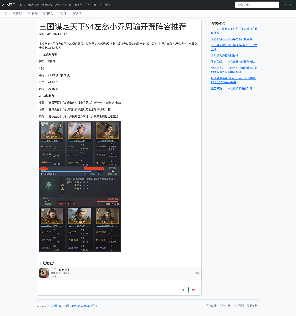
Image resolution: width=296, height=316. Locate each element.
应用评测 (18, 13)
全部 (5, 13)
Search (287, 5)
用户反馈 (211, 306)
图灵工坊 (252, 306)
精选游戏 (46, 5)
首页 (22, 5)
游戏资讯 (48, 13)
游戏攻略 (33, 13)
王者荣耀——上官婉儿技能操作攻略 (233, 62)
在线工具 (90, 5)
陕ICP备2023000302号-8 (82, 306)
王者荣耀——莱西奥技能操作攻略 (231, 39)
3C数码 (62, 13)
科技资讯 (76, 13)
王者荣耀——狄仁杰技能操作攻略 (231, 88)
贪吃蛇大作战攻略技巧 (224, 55)
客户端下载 (76, 5)
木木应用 (9, 4)
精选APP (33, 5)
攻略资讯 (60, 5)
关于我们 (104, 5)
